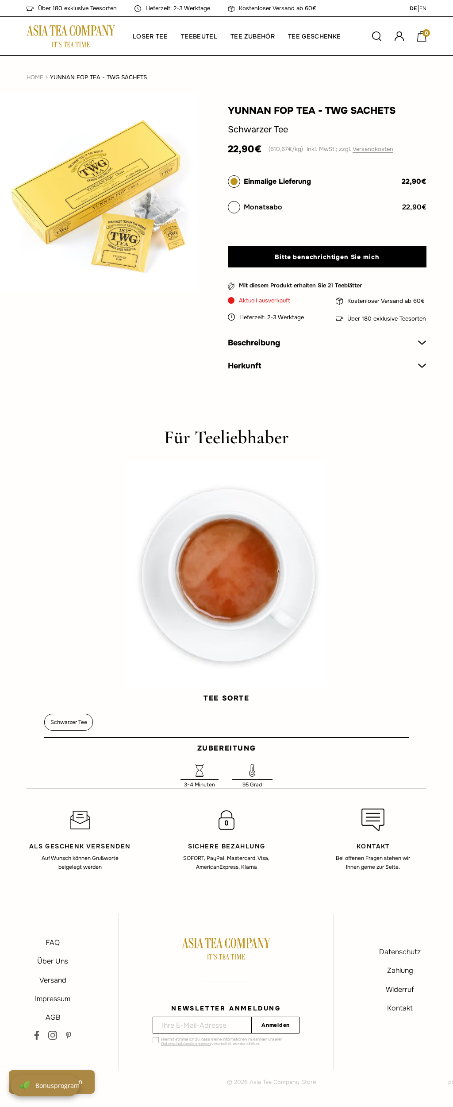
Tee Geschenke (314, 36)
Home (35, 77)
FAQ (53, 942)
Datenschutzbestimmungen (186, 1043)
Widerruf (400, 989)
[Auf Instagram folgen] (52, 1035)
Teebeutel (199, 36)
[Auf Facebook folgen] (36, 1035)
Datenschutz (400, 951)
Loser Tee (150, 36)
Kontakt (400, 1008)
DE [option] (413, 8)
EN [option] (422, 8)
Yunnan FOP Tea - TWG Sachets (98, 77)
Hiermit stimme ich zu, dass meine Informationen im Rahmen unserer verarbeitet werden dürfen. (221, 1041)
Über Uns (52, 961)
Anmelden (275, 1025)
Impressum (52, 998)
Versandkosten (373, 149)
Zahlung (400, 970)
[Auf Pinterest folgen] (68, 1035)
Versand (52, 980)
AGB (53, 1017)
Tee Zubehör (252, 36)
